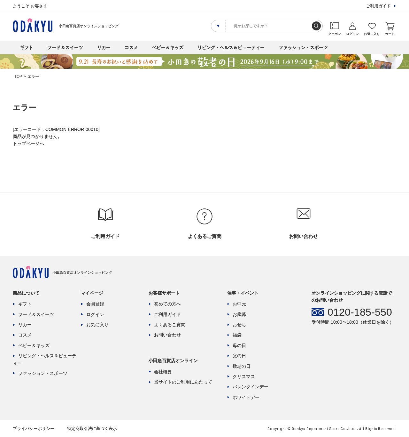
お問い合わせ (167, 334)
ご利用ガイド (378, 6)
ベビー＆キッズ (167, 47)
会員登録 (95, 303)
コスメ (131, 47)
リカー (104, 47)
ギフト (26, 47)
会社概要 (163, 371)
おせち (239, 324)
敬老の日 (242, 366)
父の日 (239, 355)
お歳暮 (239, 314)
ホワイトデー (246, 397)
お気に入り (97, 324)
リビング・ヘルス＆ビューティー (231, 47)
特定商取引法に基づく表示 (92, 428)
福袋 (237, 334)
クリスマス (244, 376)
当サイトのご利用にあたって (183, 381)
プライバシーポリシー (33, 428)
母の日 (239, 345)
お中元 (239, 303)
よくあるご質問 (169, 324)
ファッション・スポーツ (303, 47)
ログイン (95, 314)
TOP (18, 76)
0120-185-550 (360, 312)
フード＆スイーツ (65, 47)
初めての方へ (167, 303)
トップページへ (28, 143)
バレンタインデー (250, 386)
